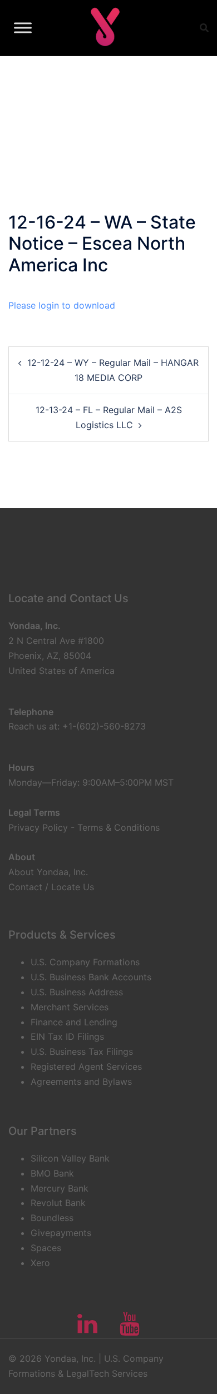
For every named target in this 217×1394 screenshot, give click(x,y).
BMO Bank (52, 1173)
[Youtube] (130, 1329)
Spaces (46, 1247)
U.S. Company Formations (85, 962)
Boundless (52, 1217)
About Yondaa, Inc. (48, 871)
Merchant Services (69, 1007)
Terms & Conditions (118, 827)
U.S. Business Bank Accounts (91, 977)
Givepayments (61, 1232)
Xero (40, 1262)
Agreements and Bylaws (81, 1081)
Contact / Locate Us (51, 886)
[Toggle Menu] (23, 27)
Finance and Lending (74, 1022)
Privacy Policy (38, 827)
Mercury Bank (59, 1188)
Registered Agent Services (86, 1066)
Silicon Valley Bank (70, 1158)
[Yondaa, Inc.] (104, 28)
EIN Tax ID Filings (67, 1036)
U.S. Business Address (77, 992)
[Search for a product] (204, 27)
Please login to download (61, 305)
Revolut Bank (58, 1202)
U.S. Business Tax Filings (82, 1051)
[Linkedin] (87, 1329)
